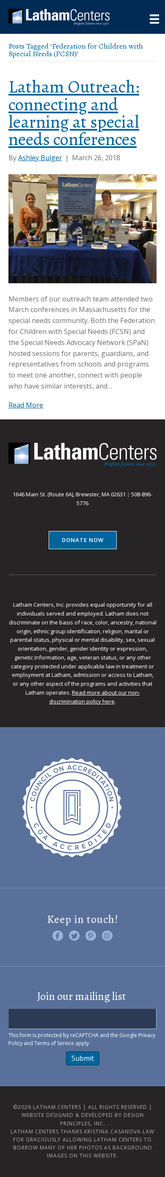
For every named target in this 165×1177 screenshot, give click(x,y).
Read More (25, 405)
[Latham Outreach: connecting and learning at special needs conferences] (82, 228)
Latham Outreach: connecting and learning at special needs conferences (73, 113)
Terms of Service (54, 1043)
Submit (83, 1058)
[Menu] (154, 19)
